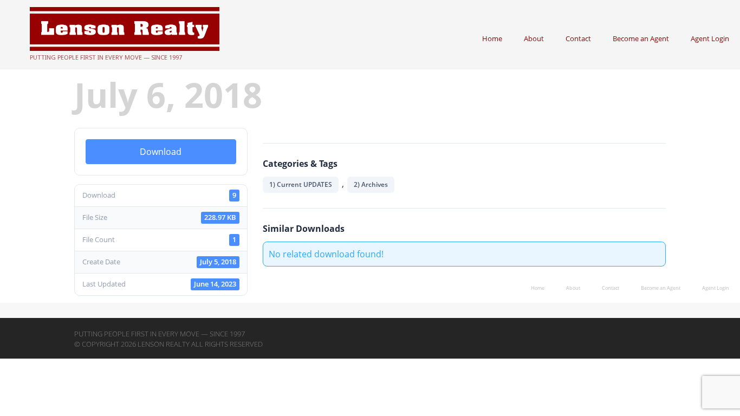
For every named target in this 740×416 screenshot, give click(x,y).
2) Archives (371, 184)
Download (160, 152)
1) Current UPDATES (300, 184)
